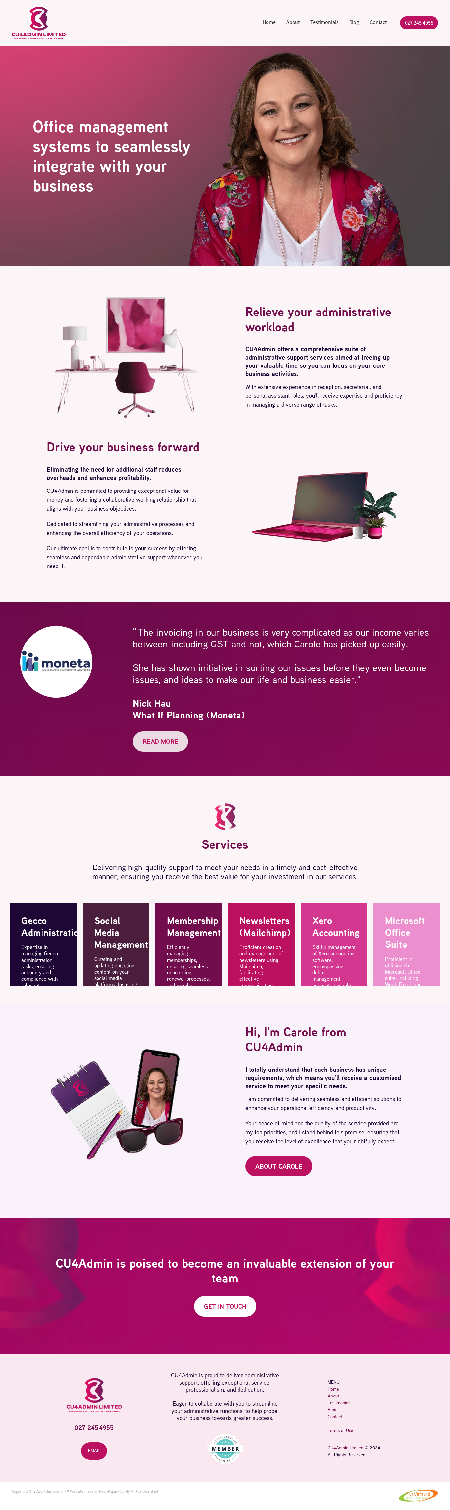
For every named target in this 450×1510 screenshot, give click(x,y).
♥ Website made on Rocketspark (93, 1491)
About (293, 22)
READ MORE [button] (160, 741)
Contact (378, 22)
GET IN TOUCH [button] (225, 1306)
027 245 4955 (419, 23)
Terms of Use (340, 1430)
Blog (354, 22)
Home (269, 22)
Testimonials (324, 22)
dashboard (54, 1491)
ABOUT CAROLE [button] (278, 1166)
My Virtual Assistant (141, 1491)
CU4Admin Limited (345, 1448)
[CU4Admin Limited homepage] (54, 23)
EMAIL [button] (94, 1451)
